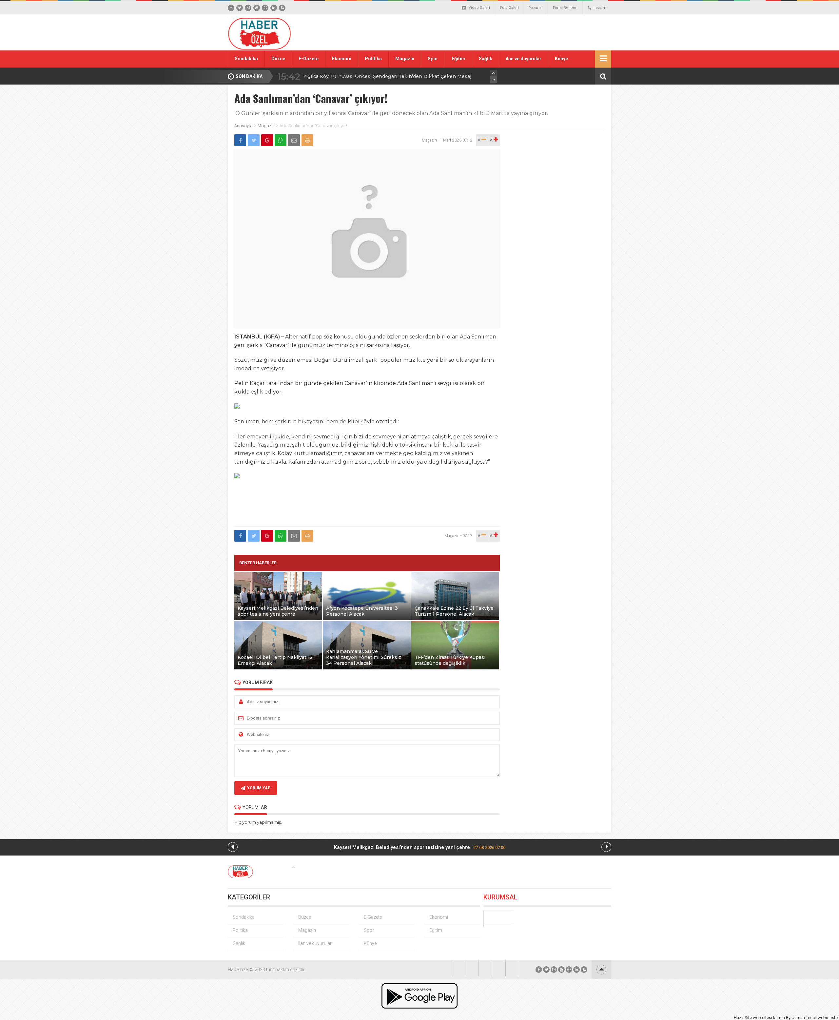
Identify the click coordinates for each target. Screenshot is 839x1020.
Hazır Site (743, 1017)
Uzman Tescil (804, 1017)
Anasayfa (243, 125)
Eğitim (458, 58)
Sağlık (485, 58)
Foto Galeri (509, 8)
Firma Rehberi (565, 8)
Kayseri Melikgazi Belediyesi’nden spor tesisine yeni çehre (419, 847)
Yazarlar (536, 8)
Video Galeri (479, 8)
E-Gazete (309, 58)
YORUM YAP (258, 788)
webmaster (828, 1017)
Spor (433, 58)
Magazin (404, 58)
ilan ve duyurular (523, 58)
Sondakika (246, 58)
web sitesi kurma (769, 1017)
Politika (373, 58)
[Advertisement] (493, 32)
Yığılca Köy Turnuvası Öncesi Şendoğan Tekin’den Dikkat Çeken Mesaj (387, 76)
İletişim (600, 8)
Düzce (278, 58)
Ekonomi (341, 58)
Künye (561, 58)
